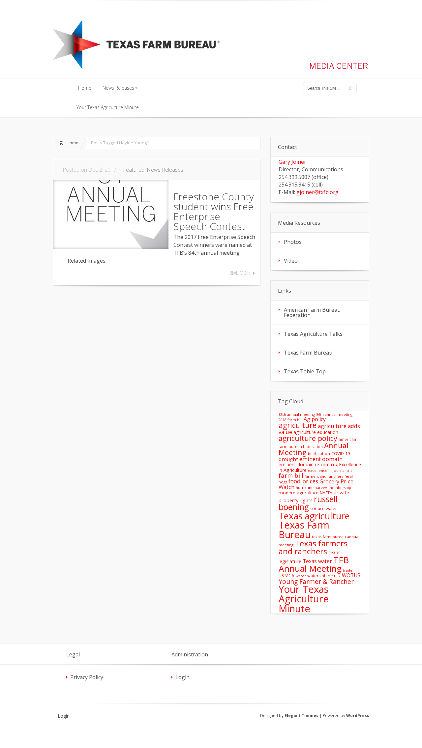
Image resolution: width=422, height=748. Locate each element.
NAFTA (326, 493)
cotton (323, 453)
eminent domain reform (304, 464)
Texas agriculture (314, 516)
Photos (293, 241)
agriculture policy (308, 438)
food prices (303, 481)
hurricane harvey (311, 487)
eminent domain (321, 459)
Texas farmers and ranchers (313, 547)
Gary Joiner (292, 161)
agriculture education (315, 432)
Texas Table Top (305, 371)
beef (312, 453)
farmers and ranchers (324, 476)
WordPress (357, 715)
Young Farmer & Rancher (316, 581)
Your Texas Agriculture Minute (304, 599)
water (301, 575)
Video (291, 260)
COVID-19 (340, 453)
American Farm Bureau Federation (312, 312)
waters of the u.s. (324, 576)
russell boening (308, 503)
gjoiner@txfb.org (317, 192)
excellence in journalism (330, 470)
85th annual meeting (297, 414)
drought (288, 459)
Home (72, 143)
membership (339, 487)
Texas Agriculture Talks (313, 333)
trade (347, 570)
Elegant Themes (301, 715)
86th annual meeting (334, 414)
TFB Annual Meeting (314, 564)
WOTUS (351, 575)
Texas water (317, 561)
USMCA (286, 575)
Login (182, 677)
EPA (334, 464)
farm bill (291, 475)
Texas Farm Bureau (308, 352)
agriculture (297, 425)
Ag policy (315, 419)
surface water (323, 508)
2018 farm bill (290, 419)
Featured (133, 169)
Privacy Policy (86, 677)
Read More (240, 272)
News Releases (165, 169)
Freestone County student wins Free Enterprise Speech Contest (213, 211)
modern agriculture (298, 493)
